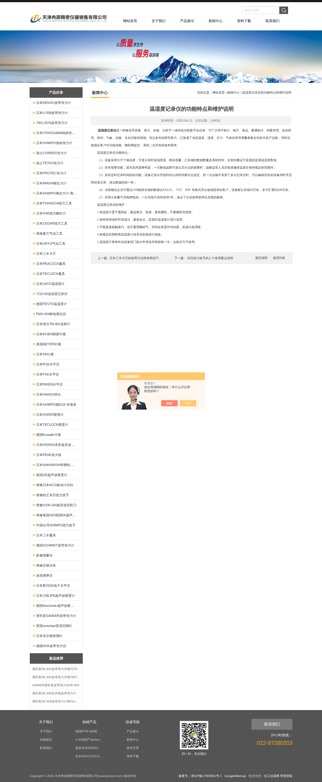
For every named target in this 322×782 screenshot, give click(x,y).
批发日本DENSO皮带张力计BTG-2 (90, 748)
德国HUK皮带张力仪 (51, 646)
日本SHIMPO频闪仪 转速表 (56, 404)
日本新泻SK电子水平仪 (53, 585)
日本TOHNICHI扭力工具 (54, 203)
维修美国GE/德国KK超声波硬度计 (56, 515)
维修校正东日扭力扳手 (52, 495)
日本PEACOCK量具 (50, 263)
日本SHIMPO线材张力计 (54, 143)
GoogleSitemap (235, 776)
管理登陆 (286, 776)
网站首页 (130, 21)
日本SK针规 (45, 354)
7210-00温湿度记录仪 (51, 294)
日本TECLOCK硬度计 (52, 424)
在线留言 (46, 739)
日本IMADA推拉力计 (51, 183)
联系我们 (272, 21)
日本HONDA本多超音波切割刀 (56, 445)
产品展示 (187, 21)
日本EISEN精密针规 (51, 334)
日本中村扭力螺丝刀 (51, 213)
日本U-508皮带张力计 (52, 113)
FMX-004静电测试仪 (51, 314)
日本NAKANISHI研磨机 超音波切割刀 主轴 (56, 465)
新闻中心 (216, 21)
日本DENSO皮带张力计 (53, 103)
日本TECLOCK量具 (50, 274)
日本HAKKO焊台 (48, 394)
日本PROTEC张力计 (51, 173)
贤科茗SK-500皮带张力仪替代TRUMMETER (56, 669)
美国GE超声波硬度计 (51, 475)
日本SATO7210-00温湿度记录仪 (90, 756)
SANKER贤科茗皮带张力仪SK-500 (55, 685)
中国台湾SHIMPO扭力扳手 (56, 525)
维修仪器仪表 (46, 565)
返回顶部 (261, 258)
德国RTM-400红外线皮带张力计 (90, 731)
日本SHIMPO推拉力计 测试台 (56, 193)
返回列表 (279, 258)
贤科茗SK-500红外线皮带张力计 (54, 693)
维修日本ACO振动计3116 (54, 485)
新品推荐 (56, 658)
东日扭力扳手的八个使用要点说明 (210, 258)
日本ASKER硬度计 (50, 414)
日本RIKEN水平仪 (49, 384)
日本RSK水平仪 (47, 364)
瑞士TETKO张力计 (50, 163)
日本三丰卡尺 (46, 253)
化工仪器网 (271, 776)
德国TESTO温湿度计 (51, 304)
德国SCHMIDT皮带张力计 (55, 545)
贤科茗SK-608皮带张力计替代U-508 (56, 701)
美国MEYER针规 (48, 344)
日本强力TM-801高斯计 (53, 324)
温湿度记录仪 (107, 130)
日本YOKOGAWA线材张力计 (56, 133)
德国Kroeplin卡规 (48, 434)
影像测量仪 (44, 555)
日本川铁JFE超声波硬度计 (55, 595)
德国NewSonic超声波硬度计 (56, 605)
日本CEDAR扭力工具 (51, 223)
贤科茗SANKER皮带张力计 (56, 616)
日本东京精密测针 (49, 636)
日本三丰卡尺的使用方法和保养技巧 (134, 258)
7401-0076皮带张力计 (52, 123)
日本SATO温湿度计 (50, 284)
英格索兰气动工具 (49, 233)
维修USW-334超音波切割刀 (56, 505)
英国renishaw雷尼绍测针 (54, 626)
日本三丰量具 (46, 535)
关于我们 (159, 21)
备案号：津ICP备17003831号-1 (200, 776)
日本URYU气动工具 (50, 243)
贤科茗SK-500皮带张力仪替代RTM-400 (56, 677)
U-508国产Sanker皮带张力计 (90, 739)
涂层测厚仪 (44, 575)
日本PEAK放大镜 (48, 455)
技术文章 (133, 748)
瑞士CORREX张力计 (51, 153)
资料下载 (244, 21)
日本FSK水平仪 (47, 374)
